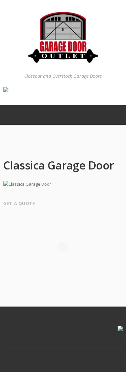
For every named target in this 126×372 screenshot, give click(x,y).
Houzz (76, 353)
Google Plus (63, 353)
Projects (52, 147)
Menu (13, 115)
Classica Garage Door (65, 147)
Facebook (49, 353)
